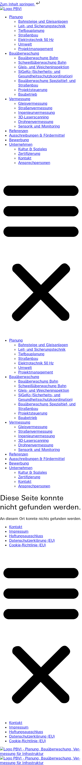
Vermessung (19, 99)
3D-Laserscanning (33, 117)
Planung (16, 17)
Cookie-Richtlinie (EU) (27, 545)
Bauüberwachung (24, 53)
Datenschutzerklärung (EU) (32, 540)
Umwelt (25, 44)
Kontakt (24, 158)
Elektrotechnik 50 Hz (36, 39)
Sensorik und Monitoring (39, 126)
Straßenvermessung (35, 108)
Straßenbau (28, 35)
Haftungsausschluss (26, 536)
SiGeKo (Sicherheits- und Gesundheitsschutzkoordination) (45, 73)
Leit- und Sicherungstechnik (42, 26)
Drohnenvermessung (35, 121)
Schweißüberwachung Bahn (42, 62)
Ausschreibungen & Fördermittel (37, 135)
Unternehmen (20, 144)
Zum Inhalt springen (17, 4)
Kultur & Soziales (32, 149)
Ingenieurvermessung (36, 112)
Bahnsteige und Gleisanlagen (43, 21)
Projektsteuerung (32, 89)
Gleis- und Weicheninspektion (43, 67)
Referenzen (18, 130)
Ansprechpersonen (34, 162)
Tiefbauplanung (31, 30)
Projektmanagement (35, 48)
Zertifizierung (29, 153)
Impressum (18, 531)
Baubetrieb (27, 94)
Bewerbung (19, 140)
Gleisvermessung (32, 103)
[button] (41, 251)
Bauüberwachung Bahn (38, 58)
